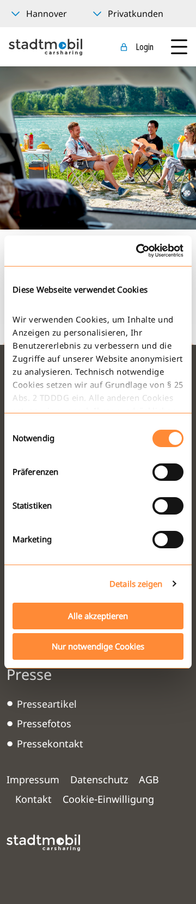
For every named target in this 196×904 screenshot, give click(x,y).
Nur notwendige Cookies (98, 646)
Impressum (33, 779)
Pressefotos (44, 723)
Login (145, 47)
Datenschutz (99, 779)
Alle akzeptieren (98, 615)
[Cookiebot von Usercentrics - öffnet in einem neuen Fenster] (138, 251)
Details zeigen (135, 583)
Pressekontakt (50, 743)
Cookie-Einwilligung (108, 799)
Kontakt (33, 799)
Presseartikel (47, 703)
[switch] (167, 472)
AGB (149, 779)
